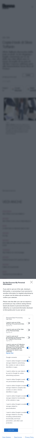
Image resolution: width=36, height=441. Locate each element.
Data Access (18, 437)
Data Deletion (6, 437)
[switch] (28, 323)
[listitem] (18, 318)
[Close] (32, 283)
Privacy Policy (29, 437)
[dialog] (18, 360)
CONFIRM (11, 430)
